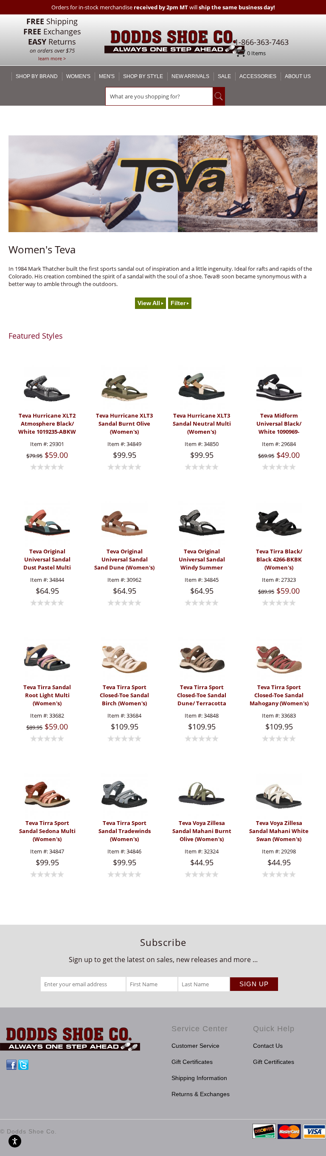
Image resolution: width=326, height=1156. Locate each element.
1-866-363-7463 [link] (261, 42)
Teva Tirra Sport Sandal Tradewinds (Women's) (124, 831)
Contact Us (268, 1045)
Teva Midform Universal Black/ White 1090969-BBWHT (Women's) (278, 424)
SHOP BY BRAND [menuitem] (37, 76)
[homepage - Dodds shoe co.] (174, 43)
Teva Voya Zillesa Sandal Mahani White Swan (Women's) (279, 831)
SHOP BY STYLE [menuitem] (143, 76)
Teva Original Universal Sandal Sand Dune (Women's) (124, 559)
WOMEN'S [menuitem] (78, 76)
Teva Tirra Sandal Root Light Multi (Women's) (47, 695)
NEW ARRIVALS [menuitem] (190, 76)
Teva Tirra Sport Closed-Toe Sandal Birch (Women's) (124, 695)
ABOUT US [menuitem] (298, 76)
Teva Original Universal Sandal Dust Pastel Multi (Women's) (47, 559)
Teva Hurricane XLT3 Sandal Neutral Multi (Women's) (202, 423)
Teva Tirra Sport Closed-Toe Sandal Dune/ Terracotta (201, 695)
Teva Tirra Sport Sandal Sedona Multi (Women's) (47, 831)
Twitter (23, 1065)
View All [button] (149, 303)
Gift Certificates (192, 1061)
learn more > (52, 58)
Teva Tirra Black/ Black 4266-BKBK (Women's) (279, 559)
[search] (159, 96)
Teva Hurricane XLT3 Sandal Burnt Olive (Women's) (124, 423)
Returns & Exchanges (200, 1094)
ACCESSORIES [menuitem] (257, 76)
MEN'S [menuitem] (107, 76)
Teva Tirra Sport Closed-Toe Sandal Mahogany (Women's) (279, 695)
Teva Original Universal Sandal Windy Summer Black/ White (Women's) (202, 559)
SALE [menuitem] (224, 76)
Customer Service (195, 1045)
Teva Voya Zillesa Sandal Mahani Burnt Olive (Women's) (201, 831)
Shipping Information (199, 1078)
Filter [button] (178, 303)
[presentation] (47, 388)
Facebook (11, 1065)
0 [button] (256, 53)
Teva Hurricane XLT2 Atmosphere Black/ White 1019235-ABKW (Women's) (47, 424)
